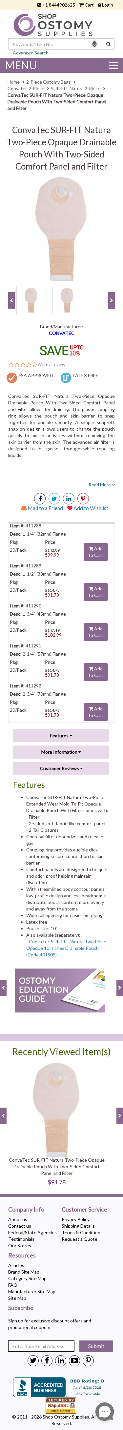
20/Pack (18, 550)
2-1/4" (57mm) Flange (44, 654)
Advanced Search (31, 52)
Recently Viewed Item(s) (61, 1052)
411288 (33, 525)
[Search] (108, 44)
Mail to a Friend (45, 508)
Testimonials (21, 1239)
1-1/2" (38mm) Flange (44, 574)
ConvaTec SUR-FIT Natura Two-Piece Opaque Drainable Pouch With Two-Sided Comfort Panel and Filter (57, 1166)
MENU (21, 65)
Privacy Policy (76, 1219)
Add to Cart (96, 552)
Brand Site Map (23, 1272)
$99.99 (52, 555)
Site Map (17, 1298)
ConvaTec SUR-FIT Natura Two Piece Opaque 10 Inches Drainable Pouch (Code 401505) (66, 948)
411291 (33, 645)
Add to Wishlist (90, 508)
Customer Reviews (60, 768)
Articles (16, 1265)
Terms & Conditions (82, 1232)
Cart (89, 5)
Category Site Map (27, 1278)
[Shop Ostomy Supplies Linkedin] (68, 498)
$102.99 (53, 635)
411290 (33, 605)
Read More (100, 484)
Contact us (19, 1226)
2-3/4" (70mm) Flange (44, 694)
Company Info (26, 1209)
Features (60, 735)
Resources (22, 1255)
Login (107, 5)
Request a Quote (79, 1239)
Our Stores (19, 1245)
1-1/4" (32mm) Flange (44, 534)
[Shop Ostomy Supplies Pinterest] (88, 1360)
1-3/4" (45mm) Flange (44, 614)
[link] (83, 498)
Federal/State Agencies (32, 1232)
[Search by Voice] (94, 44)
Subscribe (20, 1308)
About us (17, 1219)
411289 (33, 565)
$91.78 (52, 595)
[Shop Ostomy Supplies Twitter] (33, 1360)
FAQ (12, 1285)
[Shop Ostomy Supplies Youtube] (74, 1360)
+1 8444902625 (58, 5)
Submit (96, 1346)
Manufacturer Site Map (31, 1291)
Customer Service (84, 1209)
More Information (59, 752)
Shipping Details (78, 1226)
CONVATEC (61, 333)
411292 (33, 685)
